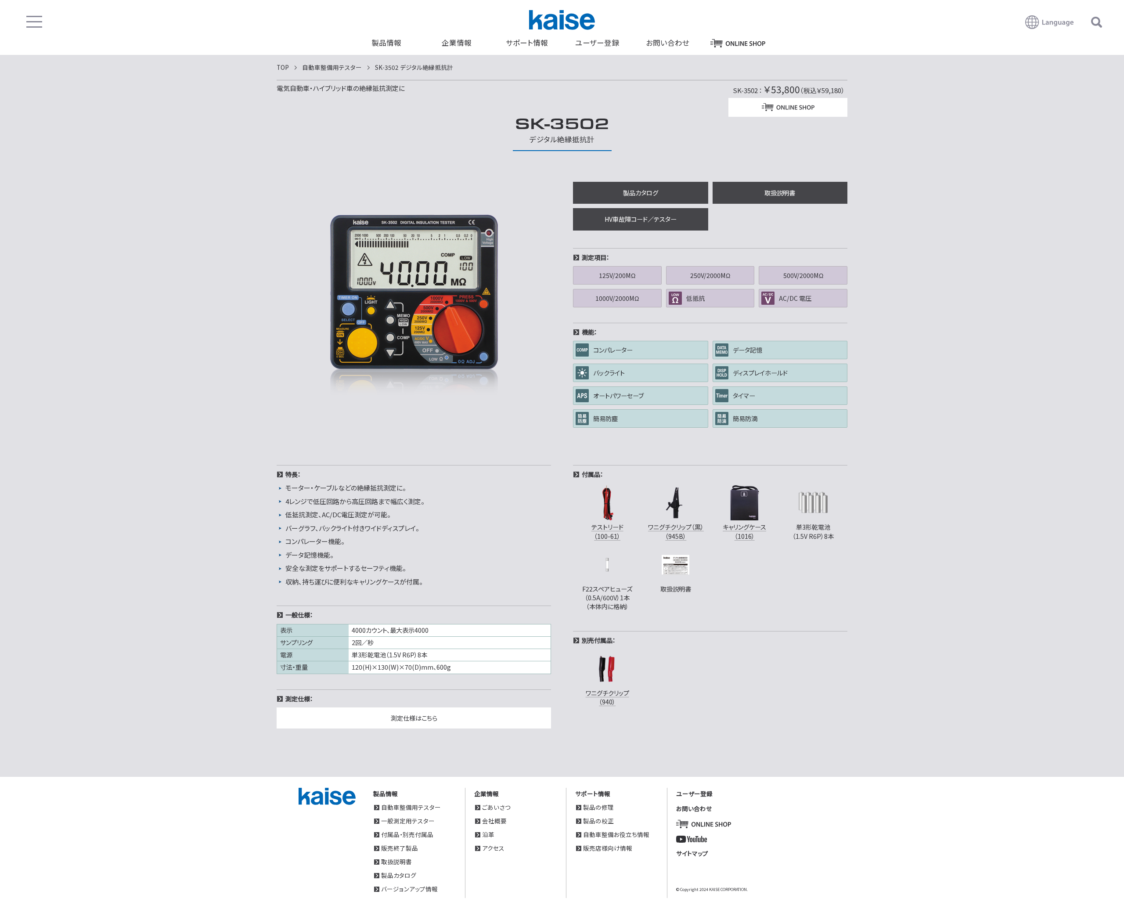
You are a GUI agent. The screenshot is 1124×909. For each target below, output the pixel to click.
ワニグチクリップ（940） (607, 697)
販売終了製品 (399, 848)
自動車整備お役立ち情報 (616, 834)
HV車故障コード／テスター (641, 219)
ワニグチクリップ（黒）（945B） (676, 531)
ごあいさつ (496, 807)
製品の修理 (598, 807)
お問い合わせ (667, 42)
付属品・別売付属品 (407, 834)
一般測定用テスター (408, 820)
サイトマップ (692, 853)
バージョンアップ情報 (409, 888)
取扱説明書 (779, 192)
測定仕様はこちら (414, 717)
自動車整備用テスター (411, 807)
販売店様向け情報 (607, 848)
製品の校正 (598, 820)
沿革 (488, 834)
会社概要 (494, 820)
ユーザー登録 (597, 42)
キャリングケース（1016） (744, 531)
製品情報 (386, 42)
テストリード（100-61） (607, 531)
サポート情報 (527, 42)
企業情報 (457, 42)
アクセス (493, 848)
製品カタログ (640, 192)
